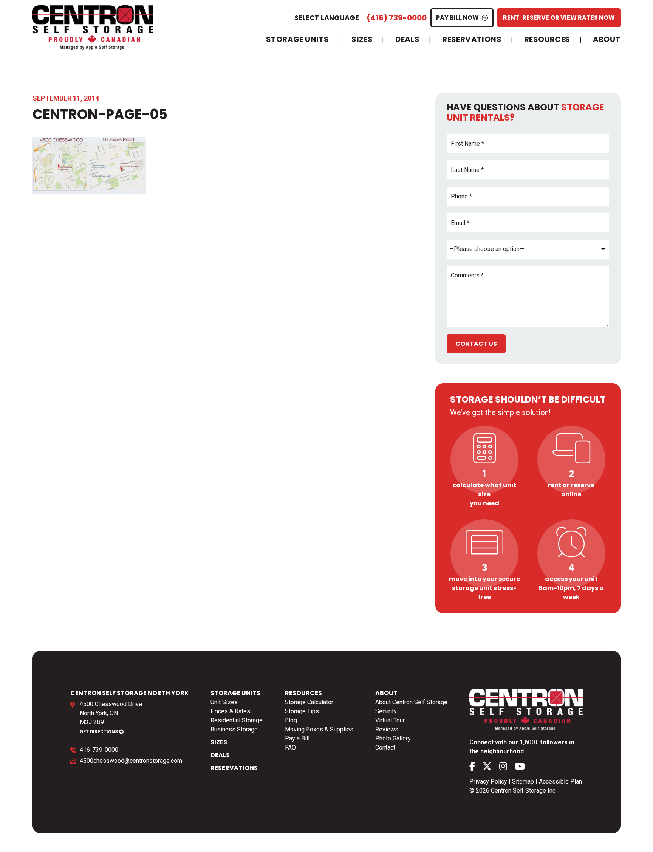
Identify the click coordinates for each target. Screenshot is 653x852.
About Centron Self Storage (411, 702)
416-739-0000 (99, 749)
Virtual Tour (390, 720)
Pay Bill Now (457, 17)
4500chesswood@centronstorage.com (131, 760)
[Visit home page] (92, 27)
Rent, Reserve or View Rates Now (559, 17)
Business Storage (234, 729)
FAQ (290, 747)
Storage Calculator (309, 702)
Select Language (326, 17)
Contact (385, 747)
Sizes (362, 40)
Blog (291, 720)
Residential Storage (236, 720)
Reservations (471, 40)
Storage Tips (302, 711)
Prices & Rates (230, 711)
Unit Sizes (224, 702)
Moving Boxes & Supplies (319, 729)
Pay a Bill (297, 738)
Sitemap (523, 781)
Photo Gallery (393, 738)
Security (386, 711)
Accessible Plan (560, 781)
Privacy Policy (488, 781)
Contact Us (476, 343)
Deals (407, 40)
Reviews (386, 729)
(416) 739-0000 (397, 17)
